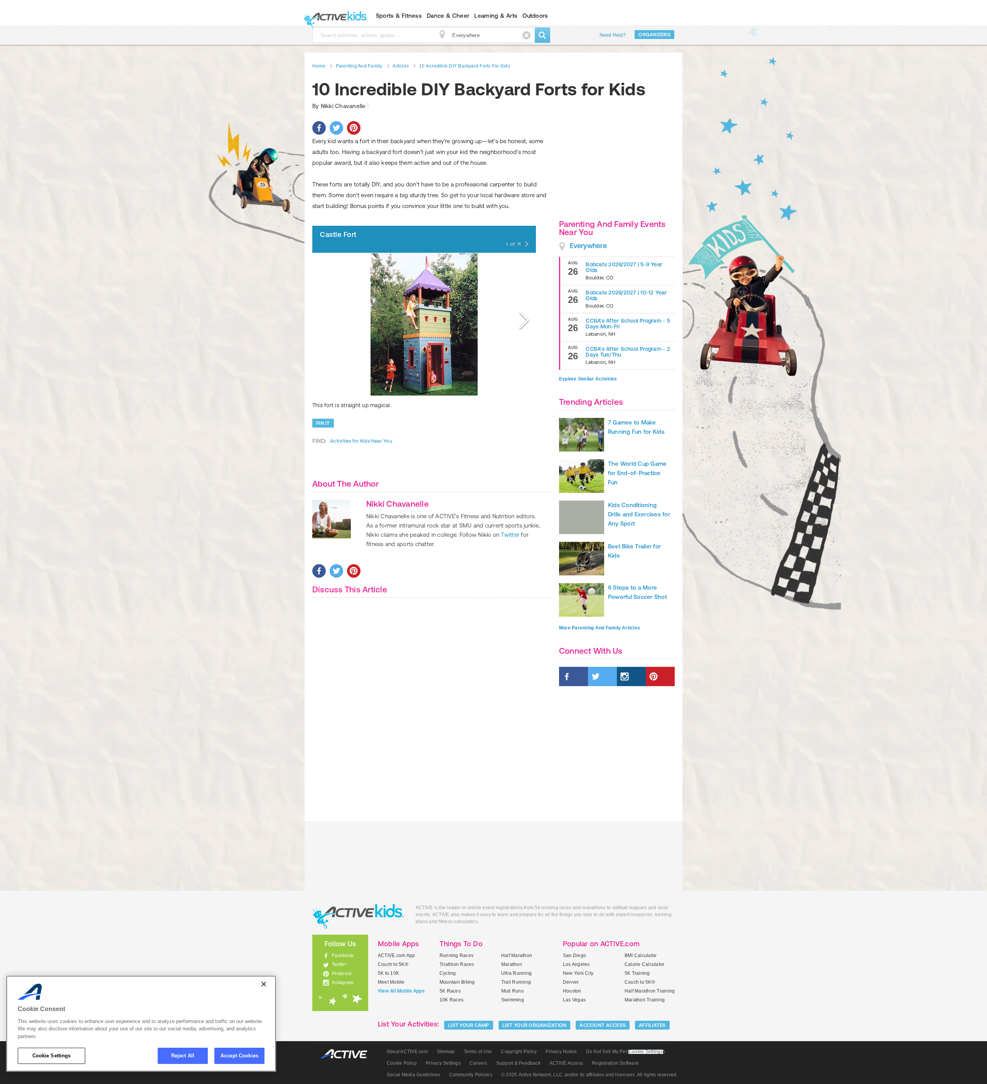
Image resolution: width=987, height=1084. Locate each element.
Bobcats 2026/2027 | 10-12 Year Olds (626, 295)
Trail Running (516, 982)
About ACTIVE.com (407, 1051)
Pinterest (341, 973)
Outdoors (535, 15)
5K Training (637, 973)
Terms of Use (478, 1051)
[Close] (263, 984)
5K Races (450, 991)
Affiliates (652, 1025)
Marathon (511, 964)
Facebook (343, 955)
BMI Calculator (641, 955)
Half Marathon (516, 955)
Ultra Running (516, 973)
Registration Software (615, 1063)
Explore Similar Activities (588, 379)
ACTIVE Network (347, 1054)
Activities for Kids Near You (361, 441)
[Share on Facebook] (319, 128)
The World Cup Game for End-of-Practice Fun (637, 472)
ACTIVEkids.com (333, 15)
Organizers (654, 34)
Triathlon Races (457, 964)
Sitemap (446, 1051)
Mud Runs (512, 991)
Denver (571, 982)
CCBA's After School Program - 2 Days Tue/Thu (628, 352)
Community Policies (470, 1074)
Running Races (456, 955)
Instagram (343, 982)
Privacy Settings (443, 1063)
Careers (478, 1063)
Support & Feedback (518, 1063)
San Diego (574, 955)
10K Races (451, 1000)
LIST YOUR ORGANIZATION (534, 1025)
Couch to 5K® (393, 964)
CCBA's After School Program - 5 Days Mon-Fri (628, 324)
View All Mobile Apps (401, 991)
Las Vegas (574, 1000)
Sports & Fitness (399, 15)
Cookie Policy (402, 1063)
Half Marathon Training (650, 991)
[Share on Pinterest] (353, 128)
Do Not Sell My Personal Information (625, 1051)
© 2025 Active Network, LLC (532, 1074)
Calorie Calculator (644, 964)
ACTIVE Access (566, 1063)
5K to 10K (388, 973)
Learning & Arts (495, 15)
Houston (572, 991)
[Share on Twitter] (336, 128)
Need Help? (613, 35)
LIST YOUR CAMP (468, 1025)
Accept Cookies (239, 1056)
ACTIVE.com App (396, 955)
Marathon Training (645, 1000)
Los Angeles (576, 964)
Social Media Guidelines (413, 1074)
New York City (578, 973)
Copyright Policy (519, 1051)
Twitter (510, 534)
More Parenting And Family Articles (599, 628)
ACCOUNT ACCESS (602, 1025)
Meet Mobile (391, 982)
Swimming (512, 1000)
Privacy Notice (561, 1051)
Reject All (182, 1056)
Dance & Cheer (448, 15)
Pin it (323, 423)
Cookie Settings (51, 1056)
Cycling (448, 973)
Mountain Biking (457, 982)
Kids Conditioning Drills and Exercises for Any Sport (639, 514)
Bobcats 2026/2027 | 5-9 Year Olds (624, 267)
